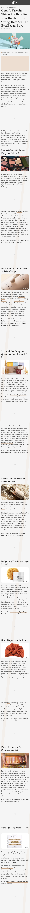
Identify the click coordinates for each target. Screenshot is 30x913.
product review (16, 218)
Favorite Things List (7, 443)
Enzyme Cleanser (19, 301)
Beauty (3, 7)
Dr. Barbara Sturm (24, 288)
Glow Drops (9, 303)
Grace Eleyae (21, 663)
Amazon (19, 212)
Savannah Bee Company (14, 384)
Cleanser (3, 301)
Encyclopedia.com (13, 89)
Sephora (11, 311)
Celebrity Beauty (11, 7)
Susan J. (11, 426)
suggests (13, 587)
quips (8, 703)
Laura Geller (25, 170)
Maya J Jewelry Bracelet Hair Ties (17, 882)
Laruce (26, 498)
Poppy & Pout (25, 766)
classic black (21, 665)
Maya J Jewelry (12, 862)
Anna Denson (6, 28)
